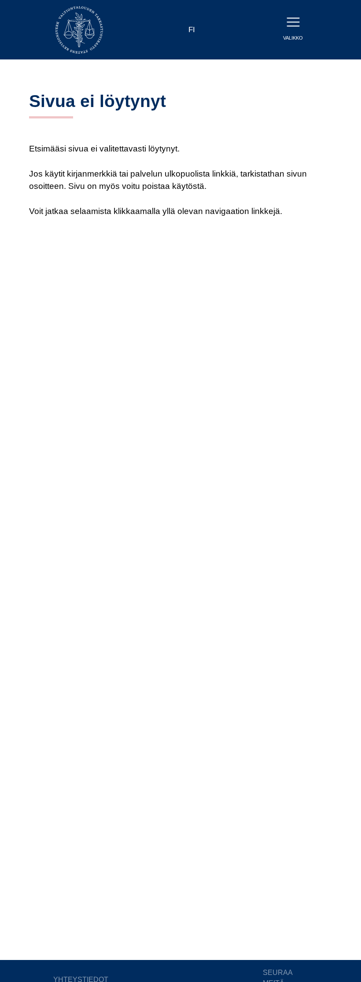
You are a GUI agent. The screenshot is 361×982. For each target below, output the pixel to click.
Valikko (293, 38)
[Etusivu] (79, 29)
